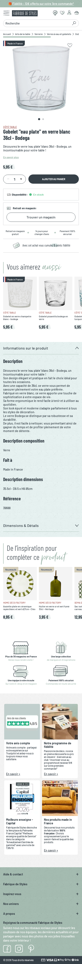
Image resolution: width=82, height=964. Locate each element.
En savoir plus (11, 157)
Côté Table (10, 126)
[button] (41, 348)
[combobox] (37, 23)
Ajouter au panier (53, 179)
